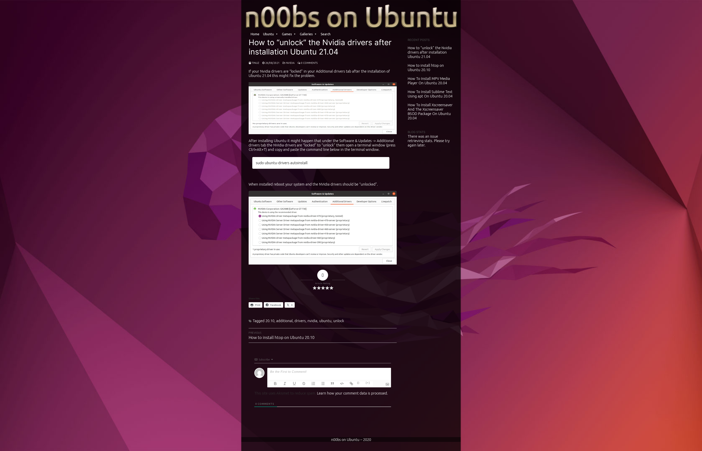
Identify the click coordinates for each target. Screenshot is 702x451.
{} (358, 382)
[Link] (349, 383)
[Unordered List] (320, 383)
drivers (300, 321)
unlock (338, 321)
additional (284, 321)
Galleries (306, 34)
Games (287, 34)
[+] (368, 382)
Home (254, 34)
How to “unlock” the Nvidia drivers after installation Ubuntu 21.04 (430, 52)
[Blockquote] (330, 383)
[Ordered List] (311, 383)
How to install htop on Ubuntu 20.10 (426, 67)
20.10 (269, 321)
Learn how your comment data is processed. (352, 393)
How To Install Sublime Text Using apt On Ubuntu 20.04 (430, 94)
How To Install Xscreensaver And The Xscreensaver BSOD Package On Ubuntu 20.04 (430, 111)
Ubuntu (268, 34)
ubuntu (325, 321)
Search (326, 34)
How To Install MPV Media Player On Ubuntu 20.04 (429, 80)
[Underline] (292, 383)
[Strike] (301, 383)
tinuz (255, 62)
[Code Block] (339, 383)
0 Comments (309, 62)
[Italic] (282, 383)
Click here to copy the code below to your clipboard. (320, 159)
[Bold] (273, 383)
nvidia (312, 321)
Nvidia (290, 62)
